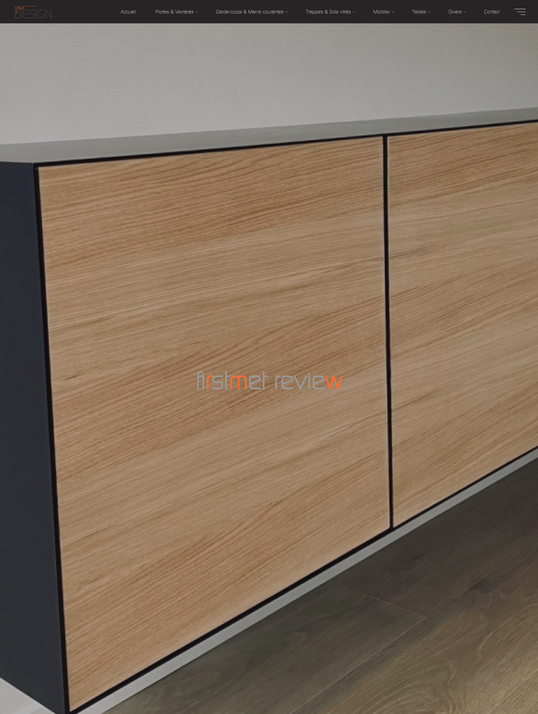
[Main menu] (520, 12)
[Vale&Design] (33, 12)
